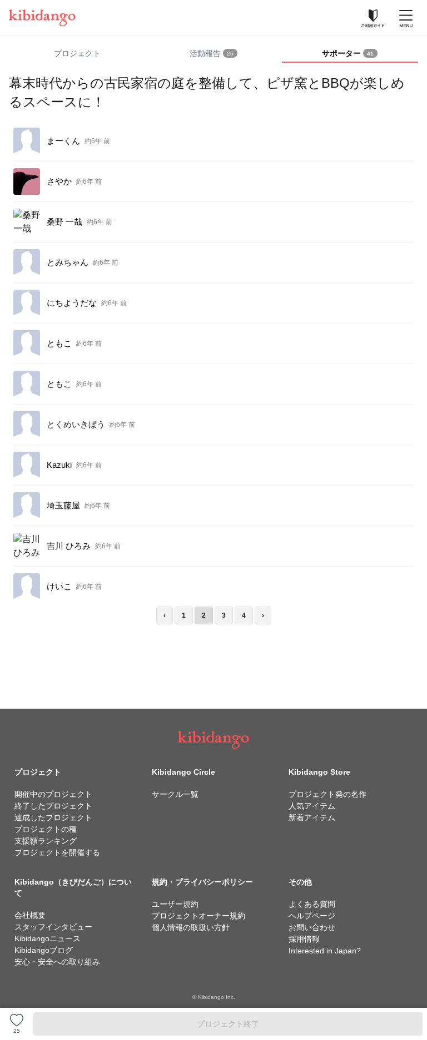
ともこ (59, 343)
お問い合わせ (312, 927)
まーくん (63, 140)
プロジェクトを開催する (57, 852)
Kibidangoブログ (43, 950)
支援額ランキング (45, 840)
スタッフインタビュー (53, 926)
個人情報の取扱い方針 (191, 927)
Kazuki (59, 464)
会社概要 (30, 915)
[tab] (213, 54)
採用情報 (304, 939)
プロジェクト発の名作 (327, 794)
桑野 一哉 (64, 221)
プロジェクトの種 (45, 829)
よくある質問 (312, 904)
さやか (59, 181)
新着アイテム (312, 817)
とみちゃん (67, 262)
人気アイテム (312, 805)
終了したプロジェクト (53, 805)
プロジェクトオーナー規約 (198, 915)
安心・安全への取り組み (57, 961)
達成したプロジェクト (53, 817)
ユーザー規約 (175, 904)
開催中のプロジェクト (53, 794)
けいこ (59, 586)
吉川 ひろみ (69, 546)
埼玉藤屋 (63, 505)
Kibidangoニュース (47, 938)
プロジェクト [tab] (77, 53)
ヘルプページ (312, 915)
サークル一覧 (175, 794)
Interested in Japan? (325, 950)
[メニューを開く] (406, 18)
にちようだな (72, 302)
